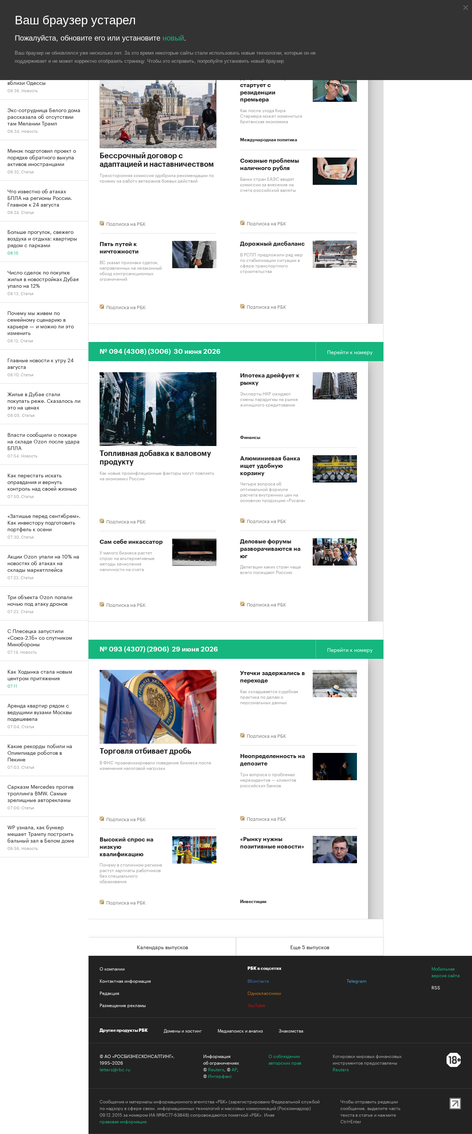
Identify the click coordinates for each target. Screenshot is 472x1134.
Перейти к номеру (349, 352)
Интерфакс (220, 1075)
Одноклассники (264, 992)
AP (234, 1069)
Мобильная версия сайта (445, 971)
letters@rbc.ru (115, 1069)
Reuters (216, 1069)
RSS (435, 987)
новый (173, 38)
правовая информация (123, 1121)
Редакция (109, 992)
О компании (112, 968)
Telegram (357, 980)
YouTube (256, 1005)
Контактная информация (125, 980)
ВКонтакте (258, 980)
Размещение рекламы (123, 1005)
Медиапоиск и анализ (240, 1030)
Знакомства (291, 1030)
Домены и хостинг (183, 1030)
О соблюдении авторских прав (284, 1059)
